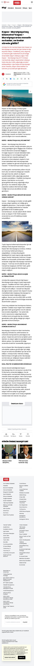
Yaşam (14, 25)
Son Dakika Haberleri (9, 483)
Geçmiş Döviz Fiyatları (7, 593)
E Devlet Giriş (22, 499)
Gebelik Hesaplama (8, 585)
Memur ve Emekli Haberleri (7, 505)
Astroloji (21, 513)
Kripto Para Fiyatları (8, 515)
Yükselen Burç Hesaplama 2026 (8, 587)
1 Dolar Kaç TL (7, 548)
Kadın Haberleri (7, 500)
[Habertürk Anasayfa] (17, 2)
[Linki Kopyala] (28, 78)
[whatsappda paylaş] (17, 78)
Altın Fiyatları (6, 508)
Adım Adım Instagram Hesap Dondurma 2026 (8, 598)
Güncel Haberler (7, 490)
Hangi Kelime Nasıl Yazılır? (24, 553)
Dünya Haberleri (7, 496)
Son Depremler (23, 505)
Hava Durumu (23, 507)
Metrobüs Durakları (24, 558)
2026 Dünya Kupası (24, 511)
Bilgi (4, 7)
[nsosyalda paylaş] (10, 78)
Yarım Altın (6, 540)
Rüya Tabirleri (23, 534)
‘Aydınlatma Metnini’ (9, 654)
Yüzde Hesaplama (8, 590)
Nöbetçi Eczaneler (24, 493)
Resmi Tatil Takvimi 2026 (8, 607)
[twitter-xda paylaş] (6, 78)
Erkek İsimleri (22, 562)
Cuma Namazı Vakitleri (23, 489)
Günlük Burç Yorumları (22, 502)
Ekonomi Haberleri (8, 488)
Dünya (25, 8)
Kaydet (25, 622)
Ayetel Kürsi (6, 527)
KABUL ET (21, 657)
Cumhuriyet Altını (8, 544)
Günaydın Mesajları (8, 533)
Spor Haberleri (7, 494)
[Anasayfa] (6, 479)
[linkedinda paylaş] (14, 78)
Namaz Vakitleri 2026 (23, 486)
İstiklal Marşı (22, 495)
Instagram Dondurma (22, 516)
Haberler (4, 25)
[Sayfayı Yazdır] (25, 78)
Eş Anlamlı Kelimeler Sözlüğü (24, 549)
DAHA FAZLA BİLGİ (10, 657)
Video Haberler (23, 525)
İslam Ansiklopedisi (24, 540)
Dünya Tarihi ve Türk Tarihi (24, 537)
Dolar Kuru (6, 510)
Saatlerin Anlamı (8, 529)
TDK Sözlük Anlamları (22, 527)
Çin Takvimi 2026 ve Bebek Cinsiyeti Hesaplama (8, 579)
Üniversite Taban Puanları (24, 531)
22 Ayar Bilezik (7, 546)
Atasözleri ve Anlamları (6, 571)
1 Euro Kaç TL (6, 550)
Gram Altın (6, 535)
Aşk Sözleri (6, 531)
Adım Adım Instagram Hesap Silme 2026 (8, 603)
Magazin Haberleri (8, 492)
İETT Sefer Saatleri (8, 582)
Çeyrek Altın (6, 538)
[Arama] (2, 2)
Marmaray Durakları (24, 560)
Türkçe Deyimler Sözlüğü (7, 574)
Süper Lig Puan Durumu (7, 555)
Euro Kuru (5, 513)
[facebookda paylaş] (3, 78)
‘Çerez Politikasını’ (21, 653)
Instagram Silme (24, 519)
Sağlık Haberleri (7, 498)
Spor (30, 8)
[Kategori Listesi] (32, 2)
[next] (31, 454)
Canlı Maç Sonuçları (9, 552)
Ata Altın (5, 542)
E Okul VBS (22, 497)
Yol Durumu (22, 509)
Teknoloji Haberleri (8, 503)
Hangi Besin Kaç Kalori (23, 546)
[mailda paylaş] (21, 78)
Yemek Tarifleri (7, 525)
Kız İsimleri (22, 565)
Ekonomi (18, 8)
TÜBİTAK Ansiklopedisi (23, 542)
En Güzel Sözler (23, 556)
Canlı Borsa (22, 483)
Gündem (11, 8)
